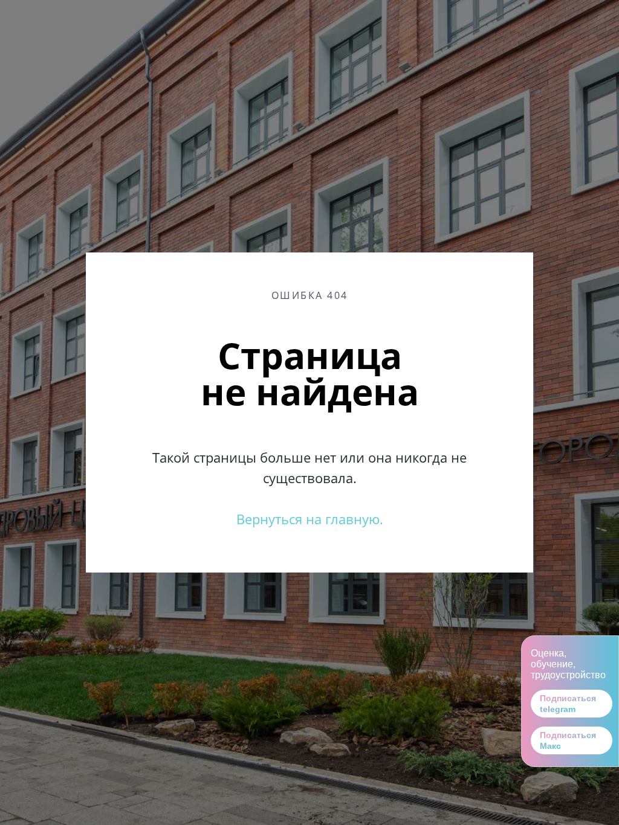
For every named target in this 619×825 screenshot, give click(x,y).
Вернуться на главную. (309, 519)
